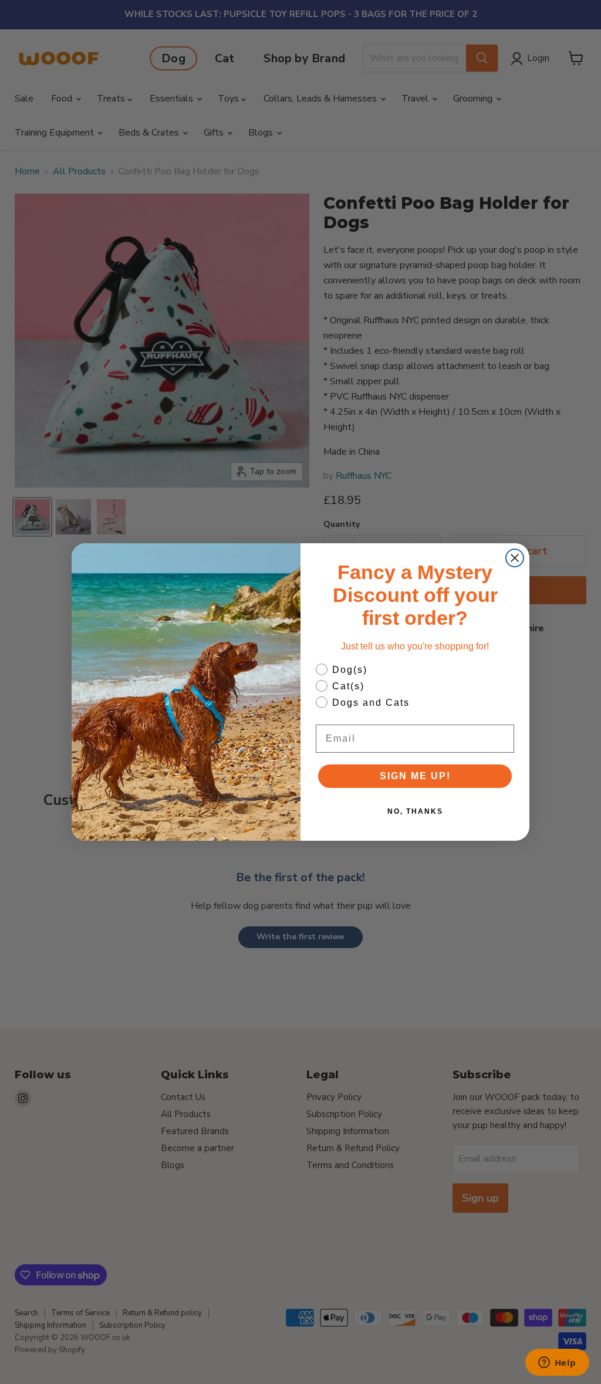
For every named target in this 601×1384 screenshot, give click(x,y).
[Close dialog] (515, 558)
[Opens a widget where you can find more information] (557, 1363)
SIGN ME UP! (415, 776)
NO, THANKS (415, 811)
